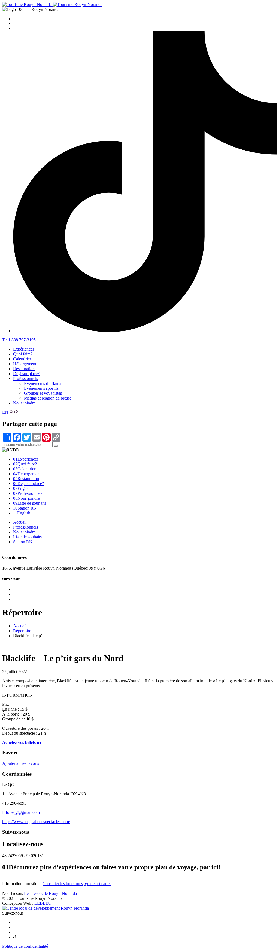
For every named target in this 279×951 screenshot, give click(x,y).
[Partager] (16, 412)
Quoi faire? (22, 354)
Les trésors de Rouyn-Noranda (50, 893)
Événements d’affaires (43, 383)
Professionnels (25, 378)
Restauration (24, 368)
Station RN (25, 508)
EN (5, 412)
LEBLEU (42, 903)
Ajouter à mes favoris (20, 763)
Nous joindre (24, 403)
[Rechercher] (11, 412)
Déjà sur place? (26, 373)
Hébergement (24, 363)
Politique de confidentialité (25, 946)
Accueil (19, 522)
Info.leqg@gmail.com (21, 812)
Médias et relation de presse (47, 398)
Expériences (23, 349)
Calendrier (22, 359)
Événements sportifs (41, 388)
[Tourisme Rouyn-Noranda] (52, 4)
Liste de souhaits (29, 503)
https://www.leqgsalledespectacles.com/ (36, 821)
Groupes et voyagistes (43, 393)
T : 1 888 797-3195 (19, 340)
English (22, 488)
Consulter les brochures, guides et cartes (77, 883)
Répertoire (22, 630)
